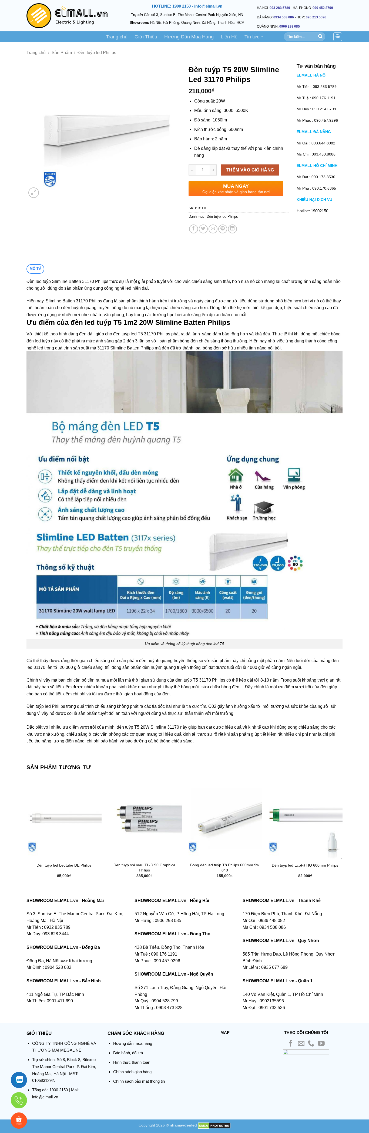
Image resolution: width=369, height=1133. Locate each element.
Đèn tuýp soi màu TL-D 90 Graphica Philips (144, 867)
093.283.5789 (325, 86)
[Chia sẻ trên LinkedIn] (232, 228)
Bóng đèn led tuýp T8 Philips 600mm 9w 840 (224, 867)
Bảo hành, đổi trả (128, 1053)
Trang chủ (117, 36)
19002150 (319, 211)
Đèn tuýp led (38, 706)
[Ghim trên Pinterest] (222, 228)
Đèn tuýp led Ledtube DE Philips (64, 865)
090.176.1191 (324, 98)
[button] (33, 192)
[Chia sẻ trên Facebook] (193, 228)
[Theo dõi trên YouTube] (321, 1044)
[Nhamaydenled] (67, 16)
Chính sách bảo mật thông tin (139, 1081)
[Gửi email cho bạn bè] (213, 228)
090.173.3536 (323, 177)
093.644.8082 (323, 143)
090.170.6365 (324, 188)
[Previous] (27, 832)
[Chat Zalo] (19, 1080)
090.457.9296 (326, 120)
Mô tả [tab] (35, 269)
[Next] (342, 832)
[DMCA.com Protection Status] (214, 1125)
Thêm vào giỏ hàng (250, 170)
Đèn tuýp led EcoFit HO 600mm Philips (305, 865)
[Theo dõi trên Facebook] (290, 1044)
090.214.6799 (324, 109)
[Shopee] (19, 1120)
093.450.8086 (324, 154)
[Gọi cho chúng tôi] (311, 1044)
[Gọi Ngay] (19, 1100)
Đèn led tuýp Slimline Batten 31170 (60, 281)
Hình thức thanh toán (131, 1062)
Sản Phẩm (62, 52)
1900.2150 (58, 1090)
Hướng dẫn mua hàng (132, 1043)
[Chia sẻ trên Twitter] (203, 228)
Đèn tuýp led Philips (97, 52)
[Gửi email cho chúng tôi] (301, 1044)
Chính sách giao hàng (132, 1071)
